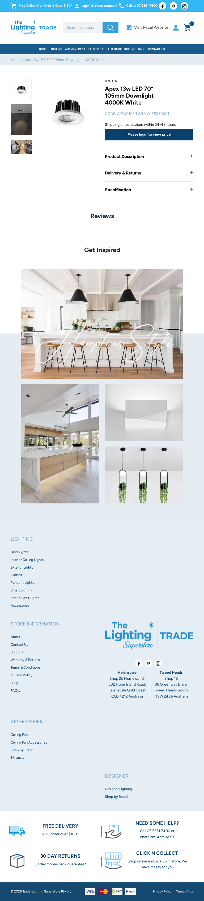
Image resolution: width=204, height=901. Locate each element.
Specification (118, 189)
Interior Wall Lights (25, 598)
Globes (16, 575)
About (15, 637)
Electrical (96, 49)
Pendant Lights (22, 583)
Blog (14, 683)
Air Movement (75, 49)
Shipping (17, 652)
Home (43, 49)
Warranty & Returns (25, 660)
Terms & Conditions (25, 667)
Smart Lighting (22, 590)
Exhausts (17, 758)
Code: (110, 113)
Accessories (20, 605)
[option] (21, 89)
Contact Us (156, 49)
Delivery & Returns (123, 173)
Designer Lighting (118, 789)
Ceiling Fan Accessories (29, 742)
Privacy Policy (21, 675)
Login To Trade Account (99, 6)
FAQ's (15, 691)
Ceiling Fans (20, 735)
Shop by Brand (22, 750)
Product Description (124, 156)
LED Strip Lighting (121, 49)
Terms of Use (184, 891)
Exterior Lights (22, 567)
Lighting (56, 49)
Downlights (19, 552)
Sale (141, 49)
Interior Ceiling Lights (27, 560)
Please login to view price (149, 134)
